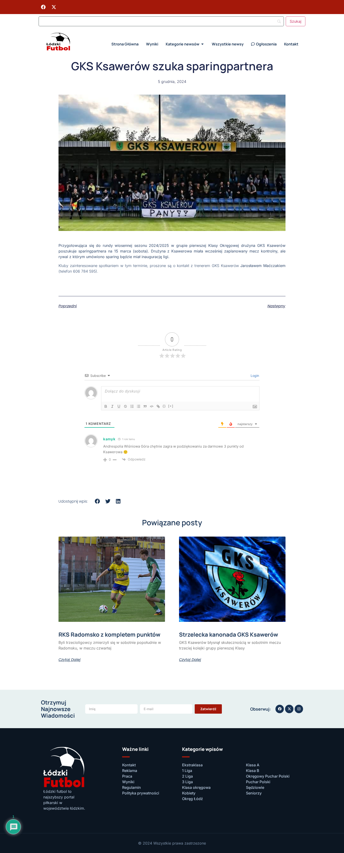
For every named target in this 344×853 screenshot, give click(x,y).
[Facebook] (43, 7)
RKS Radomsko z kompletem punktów (109, 634)
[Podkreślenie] (119, 406)
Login (254, 376)
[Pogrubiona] (105, 406)
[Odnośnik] (158, 406)
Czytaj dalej (70, 660)
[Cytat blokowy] (145, 406)
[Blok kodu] (151, 406)
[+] (170, 406)
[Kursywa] (112, 406)
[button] (97, 501)
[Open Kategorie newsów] (202, 44)
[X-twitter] (54, 7)
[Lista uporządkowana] (132, 406)
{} (164, 406)
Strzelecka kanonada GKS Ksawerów (228, 634)
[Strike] (125, 406)
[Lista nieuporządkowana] (138, 406)
